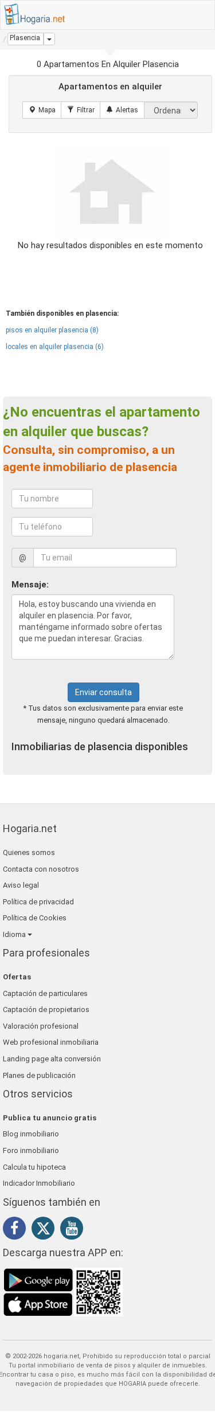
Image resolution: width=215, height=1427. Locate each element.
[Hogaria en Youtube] (74, 1230)
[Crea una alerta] (122, 110)
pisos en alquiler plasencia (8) (52, 330)
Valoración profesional (41, 1026)
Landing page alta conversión (52, 1058)
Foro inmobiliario (31, 1150)
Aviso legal (21, 885)
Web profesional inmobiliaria (51, 1042)
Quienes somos (29, 852)
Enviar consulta (103, 692)
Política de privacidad (38, 901)
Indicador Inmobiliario (39, 1183)
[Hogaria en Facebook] (17, 1230)
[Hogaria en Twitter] (46, 1231)
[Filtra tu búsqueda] (81, 110)
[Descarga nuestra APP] (63, 1292)
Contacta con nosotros (41, 869)
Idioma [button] (15, 934)
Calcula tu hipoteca (34, 1167)
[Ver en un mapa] (42, 110)
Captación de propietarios (46, 1009)
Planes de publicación (39, 1075)
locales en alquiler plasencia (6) (55, 347)
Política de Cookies (35, 918)
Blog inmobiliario (31, 1134)
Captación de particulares (45, 993)
